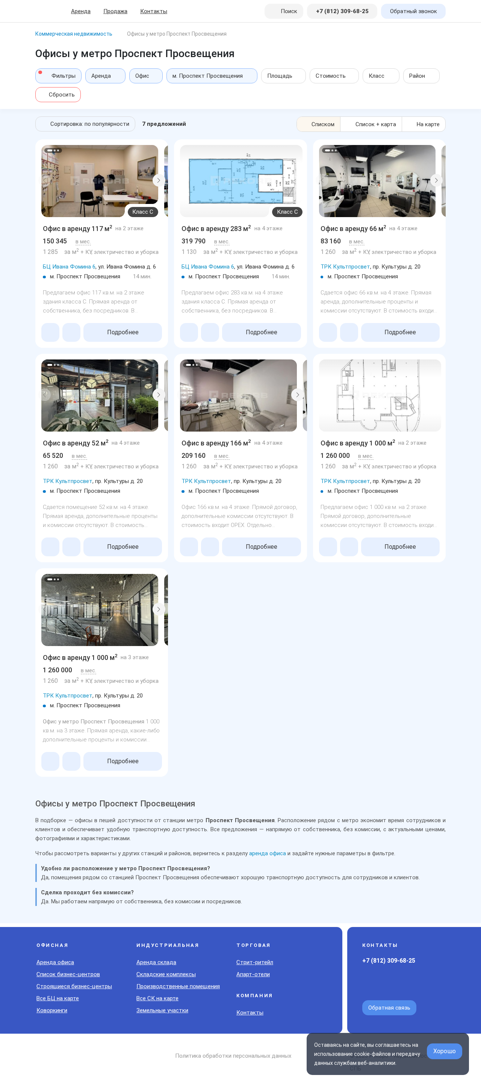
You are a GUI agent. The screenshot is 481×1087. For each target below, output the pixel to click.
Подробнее (123, 332)
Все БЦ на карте (57, 998)
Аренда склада (156, 962)
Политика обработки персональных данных (233, 1055)
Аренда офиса (55, 962)
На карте (428, 124)
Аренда (81, 11)
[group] (99, 181)
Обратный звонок (413, 11)
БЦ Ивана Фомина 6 (69, 266)
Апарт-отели (253, 974)
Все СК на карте (157, 998)
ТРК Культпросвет (345, 266)
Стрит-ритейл (254, 962)
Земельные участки (162, 1010)
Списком (323, 124)
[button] (44, 180)
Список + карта (375, 124)
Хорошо (444, 1051)
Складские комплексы (166, 974)
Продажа (115, 11)
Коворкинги (51, 1010)
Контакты (153, 11)
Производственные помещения (178, 986)
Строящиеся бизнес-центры (74, 986)
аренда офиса (267, 853)
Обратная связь (389, 1007)
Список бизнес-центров (68, 974)
